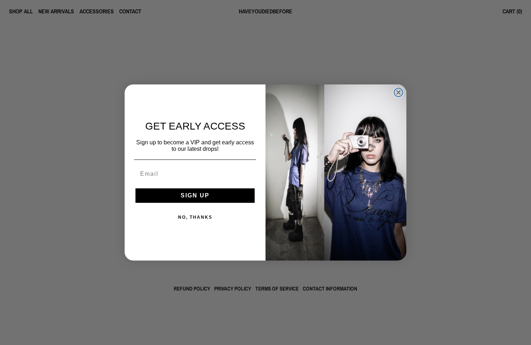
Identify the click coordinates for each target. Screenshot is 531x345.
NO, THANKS (195, 217)
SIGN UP (195, 195)
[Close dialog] (398, 92)
